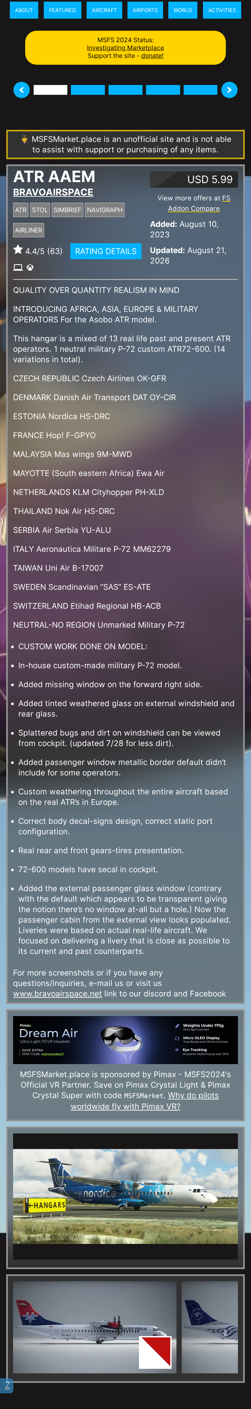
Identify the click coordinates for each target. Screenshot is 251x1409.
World (183, 10)
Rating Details (106, 251)
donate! (152, 55)
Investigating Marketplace (125, 48)
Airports (145, 10)
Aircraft (104, 10)
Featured (62, 10)
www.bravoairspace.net (57, 993)
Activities (222, 10)
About (24, 10)
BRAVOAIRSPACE (53, 192)
